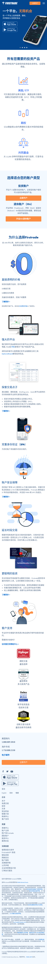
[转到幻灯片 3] (24, 47)
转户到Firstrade (8, 833)
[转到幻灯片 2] (22, 47)
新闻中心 (5, 816)
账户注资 (5, 830)
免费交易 (5, 803)
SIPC (31, 957)
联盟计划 (5, 814)
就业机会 (5, 811)
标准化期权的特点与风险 (35, 905)
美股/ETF (23, 90)
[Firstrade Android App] (10, 29)
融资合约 (32, 933)
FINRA (27, 957)
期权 (23, 123)
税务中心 (5, 838)
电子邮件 (6, 755)
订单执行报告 (7, 870)
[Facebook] (3, 771)
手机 (13, 347)
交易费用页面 (23, 306)
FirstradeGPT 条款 (8, 852)
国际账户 (5, 836)
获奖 (3, 806)
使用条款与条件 (8, 850)
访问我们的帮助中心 (10, 644)
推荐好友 (5, 841)
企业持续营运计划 (9, 868)
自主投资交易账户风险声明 (34, 889)
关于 (3, 801)
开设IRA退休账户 (23, 219)
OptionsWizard (7, 354)
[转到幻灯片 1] (20, 47)
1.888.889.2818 (8, 742)
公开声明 (5, 865)
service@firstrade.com (20, 922)
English (4, 793)
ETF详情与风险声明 (15, 914)
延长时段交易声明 (34, 891)
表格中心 (5, 828)
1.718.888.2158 (8, 750)
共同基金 (23, 152)
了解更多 (6, 302)
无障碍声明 (6, 863)
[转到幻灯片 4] (26, 47)
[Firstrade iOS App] (10, 24)
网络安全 (5, 857)
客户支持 (5, 819)
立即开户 (35, 3)
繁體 (17, 793)
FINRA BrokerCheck (22, 882)
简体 (11, 793)
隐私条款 (5, 855)
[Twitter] (7, 771)
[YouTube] (11, 771)
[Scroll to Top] (43, 960)
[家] (9, 3)
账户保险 (5, 860)
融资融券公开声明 (22, 933)
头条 (3, 809)
